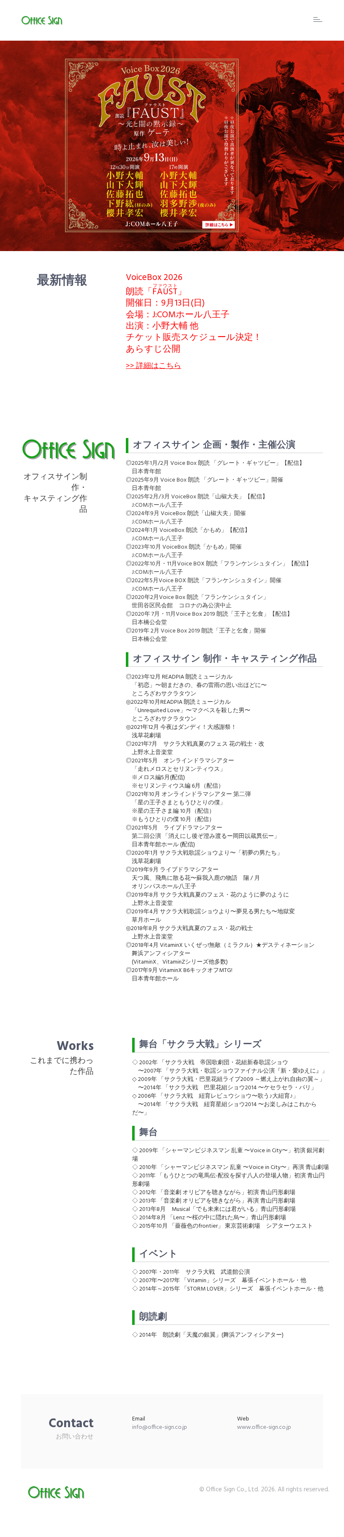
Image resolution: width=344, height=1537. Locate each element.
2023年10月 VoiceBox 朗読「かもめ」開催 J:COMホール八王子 (184, 551)
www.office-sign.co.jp (264, 1427)
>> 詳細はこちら (153, 366)
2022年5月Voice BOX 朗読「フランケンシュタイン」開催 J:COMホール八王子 (203, 585)
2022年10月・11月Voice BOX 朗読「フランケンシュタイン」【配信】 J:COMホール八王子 (219, 568)
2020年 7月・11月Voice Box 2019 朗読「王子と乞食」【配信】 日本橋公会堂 (209, 618)
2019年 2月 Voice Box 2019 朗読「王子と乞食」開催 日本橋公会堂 (196, 635)
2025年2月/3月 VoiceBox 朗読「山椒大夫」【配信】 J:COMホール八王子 (197, 501)
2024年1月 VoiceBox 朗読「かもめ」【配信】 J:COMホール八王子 (188, 535)
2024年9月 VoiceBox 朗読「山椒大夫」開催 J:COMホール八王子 (186, 518)
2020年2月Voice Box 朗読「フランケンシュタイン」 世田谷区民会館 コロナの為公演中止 (197, 602)
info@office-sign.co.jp (159, 1427)
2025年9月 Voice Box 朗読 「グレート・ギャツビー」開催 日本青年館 (204, 484)
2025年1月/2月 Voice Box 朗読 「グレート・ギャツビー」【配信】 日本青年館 (215, 468)
